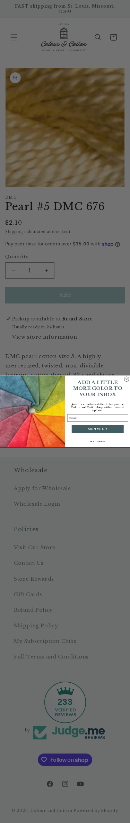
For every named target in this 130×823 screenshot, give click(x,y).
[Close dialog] (126, 379)
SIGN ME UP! (97, 429)
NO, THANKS (97, 441)
